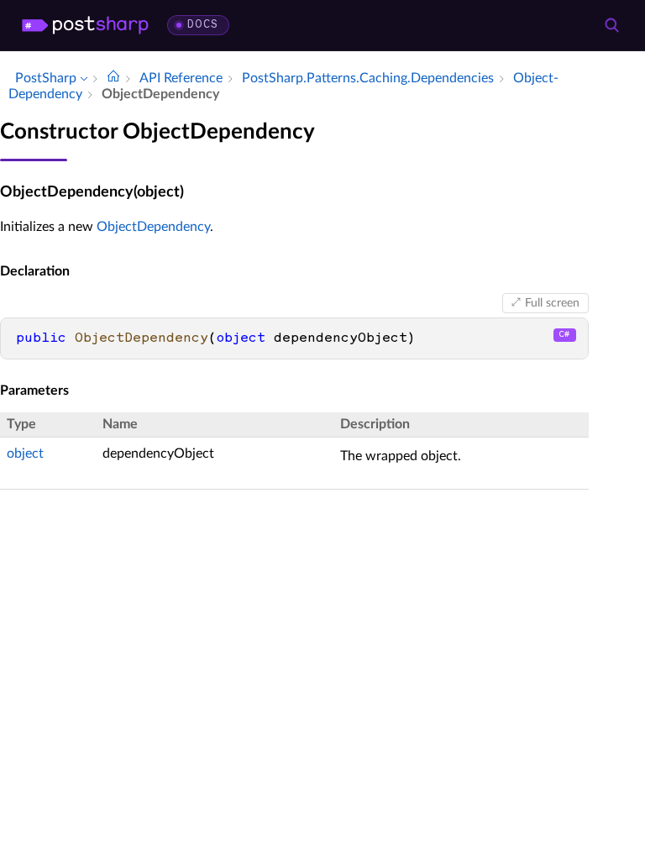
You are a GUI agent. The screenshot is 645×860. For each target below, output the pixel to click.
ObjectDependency (153, 226)
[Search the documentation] (611, 25)
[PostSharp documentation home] (113, 78)
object (25, 453)
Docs (202, 24)
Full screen (552, 303)
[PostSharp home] (85, 25)
